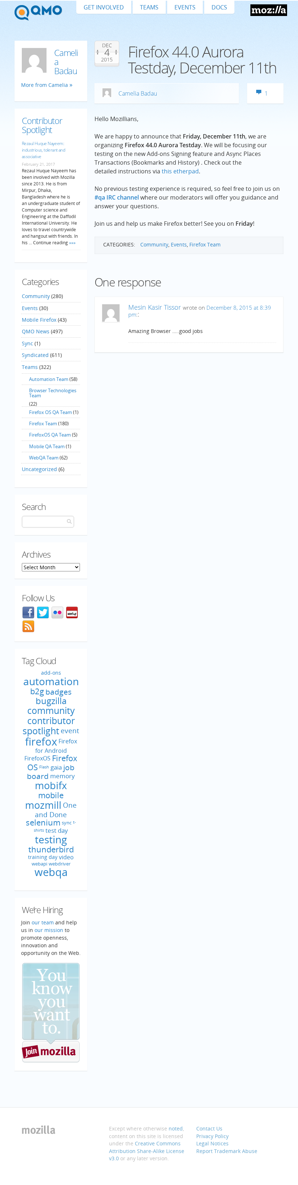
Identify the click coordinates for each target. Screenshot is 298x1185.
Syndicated (35, 355)
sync (67, 823)
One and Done (56, 809)
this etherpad (180, 171)
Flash (44, 767)
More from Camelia (44, 84)
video (66, 857)
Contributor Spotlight (42, 125)
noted (176, 1128)
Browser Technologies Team (52, 393)
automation (51, 681)
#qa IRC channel (116, 197)
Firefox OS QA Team (50, 412)
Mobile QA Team (47, 446)
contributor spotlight (49, 725)
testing (51, 839)
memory (62, 776)
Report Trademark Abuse (226, 1151)
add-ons (51, 673)
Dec (107, 45)
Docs (219, 7)
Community (154, 244)
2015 (107, 59)
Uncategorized (39, 469)
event (70, 730)
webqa (51, 872)
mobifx (51, 785)
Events (185, 7)
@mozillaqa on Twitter (43, 612)
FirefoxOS (37, 758)
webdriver (60, 863)
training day (42, 857)
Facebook (28, 612)
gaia (56, 767)
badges (58, 691)
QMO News (35, 331)
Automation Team (48, 379)
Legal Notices (212, 1143)
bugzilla (51, 701)
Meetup (72, 612)
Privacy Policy (212, 1136)
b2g (37, 691)
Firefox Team (205, 244)
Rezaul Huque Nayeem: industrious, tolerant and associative (43, 150)
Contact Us (209, 1128)
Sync (27, 343)
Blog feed (28, 626)
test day (56, 830)
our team (43, 922)
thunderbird (51, 849)
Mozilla (268, 10)
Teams (149, 7)
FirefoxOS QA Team (50, 434)
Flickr (57, 612)
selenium (43, 822)
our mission (49, 930)
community (51, 710)
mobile (51, 795)
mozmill (43, 805)
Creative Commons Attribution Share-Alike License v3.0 (146, 1151)
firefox (41, 741)
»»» (72, 243)
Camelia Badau (137, 93)
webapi (39, 863)
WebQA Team (44, 457)
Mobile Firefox (39, 319)
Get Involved (104, 7)
